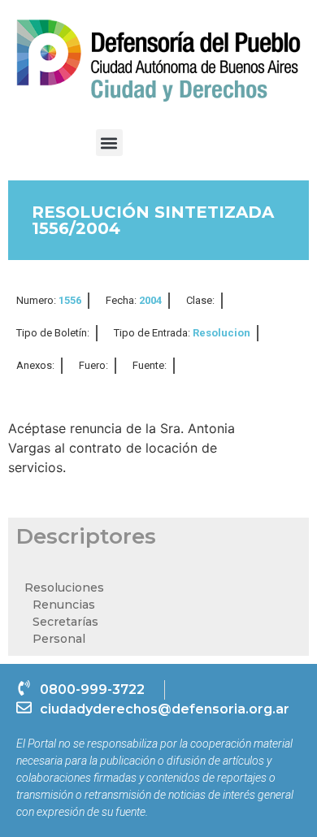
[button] (109, 142)
